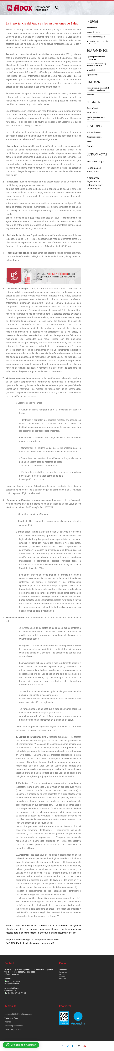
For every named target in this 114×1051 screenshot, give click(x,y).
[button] (21, 1045)
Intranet (7, 1022)
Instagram (63, 972)
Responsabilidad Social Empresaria (18, 1014)
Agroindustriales (93, 75)
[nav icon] (108, 8)
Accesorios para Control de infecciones (97, 42)
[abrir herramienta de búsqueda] (57, 8)
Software (90, 95)
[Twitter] (67, 1046)
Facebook (63, 970)
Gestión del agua (95, 161)
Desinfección (92, 28)
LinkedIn (62, 976)
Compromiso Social (94, 137)
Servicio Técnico (93, 108)
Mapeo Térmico (93, 112)
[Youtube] (84, 1046)
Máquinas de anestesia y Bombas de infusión (96, 64)
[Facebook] (62, 1046)
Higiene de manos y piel (96, 37)
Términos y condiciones (13, 1026)
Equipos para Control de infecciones (96, 58)
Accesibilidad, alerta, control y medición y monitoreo (98, 89)
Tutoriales (90, 146)
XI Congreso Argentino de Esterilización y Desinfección (95, 183)
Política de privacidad (12, 1029)
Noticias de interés (94, 132)
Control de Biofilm (93, 32)
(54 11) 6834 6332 (16, 993)
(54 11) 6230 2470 (14, 981)
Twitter (62, 974)
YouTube (62, 979)
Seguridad (91, 70)
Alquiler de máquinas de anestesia (96, 118)
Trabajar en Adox (11, 1018)
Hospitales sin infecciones (94, 169)
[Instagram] (79, 1046)
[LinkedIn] (73, 1046)
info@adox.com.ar (11, 974)
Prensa (89, 141)
